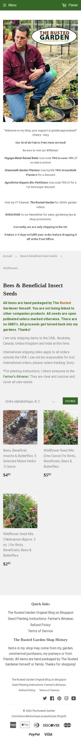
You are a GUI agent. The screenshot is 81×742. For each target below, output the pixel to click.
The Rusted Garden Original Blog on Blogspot (40, 613)
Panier (73, 5)
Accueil (7, 256)
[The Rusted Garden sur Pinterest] (59, 699)
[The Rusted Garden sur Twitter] (45, 699)
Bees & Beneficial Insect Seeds (38, 256)
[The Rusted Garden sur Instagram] (66, 699)
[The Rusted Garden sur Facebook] (52, 699)
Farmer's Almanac (16, 377)
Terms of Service (40, 631)
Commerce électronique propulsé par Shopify (39, 716)
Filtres (70, 401)
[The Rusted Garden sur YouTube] (73, 699)
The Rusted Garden (43, 710)
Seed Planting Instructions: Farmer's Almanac (40, 619)
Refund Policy (40, 625)
